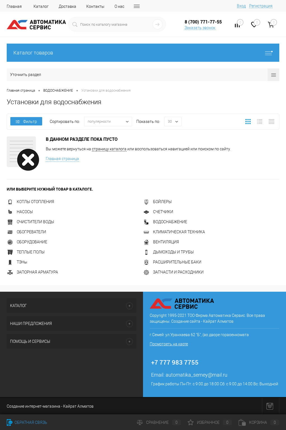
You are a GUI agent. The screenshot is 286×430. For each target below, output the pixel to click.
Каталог (41, 6)
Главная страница (62, 158)
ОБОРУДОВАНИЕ (32, 242)
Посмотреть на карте (169, 344)
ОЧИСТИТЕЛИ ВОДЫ (35, 222)
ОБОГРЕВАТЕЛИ (31, 232)
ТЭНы (22, 262)
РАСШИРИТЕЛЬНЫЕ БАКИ (177, 262)
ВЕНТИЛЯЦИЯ (166, 242)
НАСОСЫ (25, 212)
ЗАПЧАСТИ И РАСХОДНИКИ (178, 272)
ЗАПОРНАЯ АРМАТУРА (37, 272)
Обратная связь (30, 422)
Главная (14, 6)
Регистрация (261, 6)
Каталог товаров (33, 53)
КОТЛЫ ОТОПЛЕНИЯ (35, 201)
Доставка (67, 6)
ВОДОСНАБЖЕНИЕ (170, 222)
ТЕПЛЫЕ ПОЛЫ (31, 252)
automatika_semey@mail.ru (196, 375)
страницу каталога (109, 149)
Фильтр (30, 121)
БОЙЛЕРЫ (162, 201)
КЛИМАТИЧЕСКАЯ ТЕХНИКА (179, 232)
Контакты (95, 6)
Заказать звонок (200, 27)
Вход (241, 6)
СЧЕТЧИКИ (163, 212)
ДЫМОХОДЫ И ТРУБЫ (173, 252)
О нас (119, 6)
